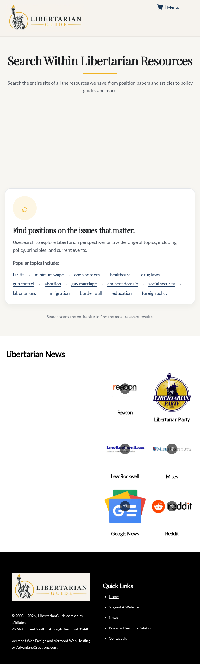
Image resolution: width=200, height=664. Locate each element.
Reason (125, 412)
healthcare (120, 274)
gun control (23, 284)
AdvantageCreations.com (36, 647)
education (122, 293)
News (113, 617)
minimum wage (49, 274)
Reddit (172, 534)
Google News (125, 534)
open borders (87, 274)
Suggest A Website (124, 607)
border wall (91, 293)
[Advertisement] (100, 141)
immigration (58, 293)
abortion (53, 284)
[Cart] (160, 7)
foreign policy (155, 293)
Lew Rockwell (125, 476)
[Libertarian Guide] (45, 30)
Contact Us (118, 638)
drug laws (150, 274)
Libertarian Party (172, 419)
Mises (172, 476)
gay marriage (84, 284)
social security (161, 284)
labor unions (24, 293)
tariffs (18, 274)
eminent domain (122, 284)
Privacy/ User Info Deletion (131, 628)
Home (114, 596)
